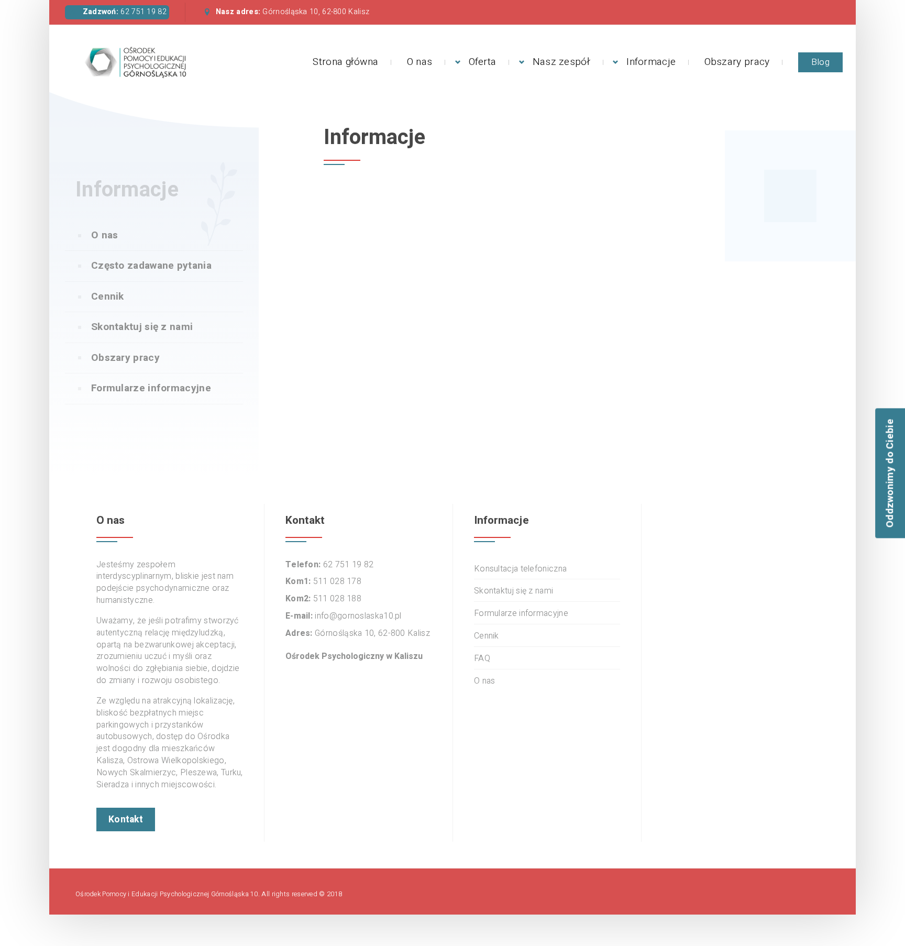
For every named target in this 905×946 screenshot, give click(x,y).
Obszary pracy (737, 61)
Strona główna (345, 61)
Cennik (107, 296)
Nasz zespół (561, 61)
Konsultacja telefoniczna (520, 569)
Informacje (651, 61)
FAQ (482, 659)
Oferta (482, 61)
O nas (420, 61)
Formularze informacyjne (151, 388)
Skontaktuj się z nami (142, 327)
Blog (820, 62)
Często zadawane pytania (151, 265)
